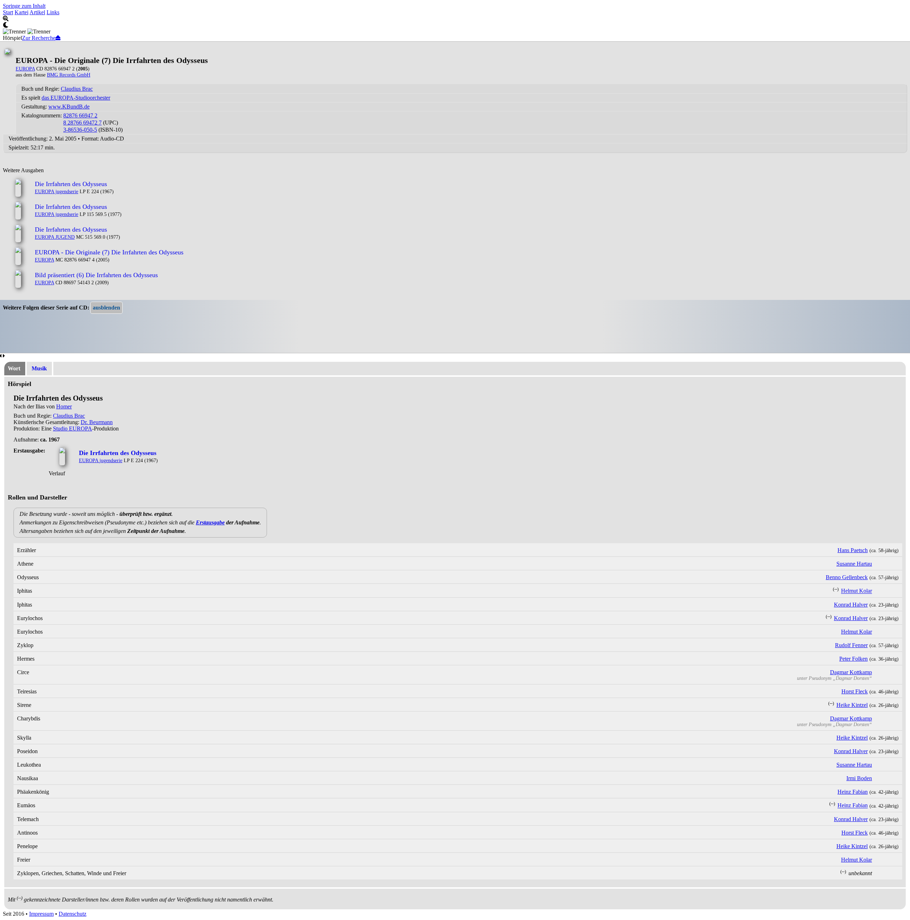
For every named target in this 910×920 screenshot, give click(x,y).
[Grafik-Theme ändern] (455, 25)
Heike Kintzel (852, 705)
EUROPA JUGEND (55, 237)
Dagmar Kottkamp (851, 672)
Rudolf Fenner (851, 645)
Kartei (21, 12)
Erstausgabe (210, 522)
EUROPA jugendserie (56, 191)
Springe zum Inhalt (24, 6)
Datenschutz (72, 914)
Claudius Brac (77, 89)
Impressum (41, 914)
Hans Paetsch (852, 550)
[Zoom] (455, 19)
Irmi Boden (859, 778)
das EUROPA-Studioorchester (76, 98)
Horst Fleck (854, 691)
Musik (39, 368)
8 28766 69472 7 (82, 123)
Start (8, 12)
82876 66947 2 (80, 115)
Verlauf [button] (57, 473)
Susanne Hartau (854, 564)
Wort (14, 368)
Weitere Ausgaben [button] (23, 170)
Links (53, 12)
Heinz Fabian (852, 792)
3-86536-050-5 (80, 130)
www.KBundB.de (69, 107)
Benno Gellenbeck (847, 577)
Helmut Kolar (856, 591)
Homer (64, 406)
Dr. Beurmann (97, 422)
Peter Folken (853, 659)
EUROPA (25, 69)
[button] (106, 308)
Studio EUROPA (72, 428)
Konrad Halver (851, 605)
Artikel (37, 12)
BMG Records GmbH (68, 75)
